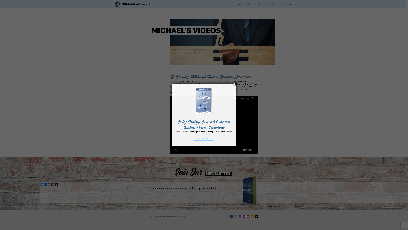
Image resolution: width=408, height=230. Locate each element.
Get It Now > (204, 138)
